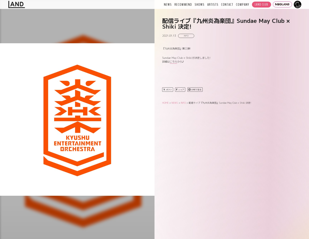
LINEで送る (196, 89)
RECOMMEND (183, 4)
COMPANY (242, 4)
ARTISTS (213, 4)
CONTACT (227, 4)
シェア (181, 89)
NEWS (168, 4)
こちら (173, 61)
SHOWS (200, 4)
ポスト (169, 89)
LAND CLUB (261, 5)
